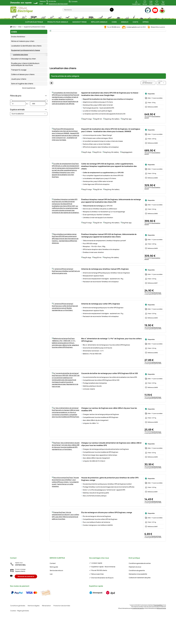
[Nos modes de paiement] (31, 592)
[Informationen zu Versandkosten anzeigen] (103, 592)
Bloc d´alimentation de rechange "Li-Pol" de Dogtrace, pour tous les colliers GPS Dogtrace (111, 339)
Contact (53, 563)
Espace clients (20, 571)
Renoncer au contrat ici (26, 576)
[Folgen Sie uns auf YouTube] (11, 576)
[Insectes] (162, 16)
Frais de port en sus (156, 292)
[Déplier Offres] (150, 22)
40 (160, 82)
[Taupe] (142, 16)
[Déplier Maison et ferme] (88, 22)
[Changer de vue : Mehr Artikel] (51, 83)
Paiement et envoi (135, 567)
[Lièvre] (83, 16)
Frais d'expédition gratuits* (152, 117)
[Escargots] (156, 16)
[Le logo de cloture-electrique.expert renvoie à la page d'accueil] (36, 9)
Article (160, 81)
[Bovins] (34, 16)
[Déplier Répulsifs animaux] (109, 22)
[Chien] (68, 16)
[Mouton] (43, 16)
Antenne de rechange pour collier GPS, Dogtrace (100, 304)
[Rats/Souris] (149, 16)
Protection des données (61, 606)
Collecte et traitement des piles (139, 578)
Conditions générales (17, 606)
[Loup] (100, 16)
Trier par (144, 81)
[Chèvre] (52, 16)
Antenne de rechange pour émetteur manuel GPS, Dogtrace (105, 269)
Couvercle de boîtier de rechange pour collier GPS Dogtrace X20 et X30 (109, 373)
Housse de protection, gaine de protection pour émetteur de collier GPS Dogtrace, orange (110, 479)
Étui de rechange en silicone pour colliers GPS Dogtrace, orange (106, 512)
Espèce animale (17, 109)
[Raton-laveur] (118, 16)
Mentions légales (33, 606)
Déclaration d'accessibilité (138, 574)
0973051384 (20, 565)
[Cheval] (15, 16)
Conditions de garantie (137, 570)
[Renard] (109, 16)
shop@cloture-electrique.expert (58, 4)
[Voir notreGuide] (162, 10)
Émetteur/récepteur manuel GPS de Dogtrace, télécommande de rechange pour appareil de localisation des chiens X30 (111, 200)
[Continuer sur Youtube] (155, 10)
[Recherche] (112, 10)
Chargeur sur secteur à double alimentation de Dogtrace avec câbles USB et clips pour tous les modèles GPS (111, 444)
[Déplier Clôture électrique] (45, 22)
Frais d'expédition (158, 605)
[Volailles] (59, 16)
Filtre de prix (15, 95)
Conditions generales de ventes (140, 563)
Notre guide (54, 567)
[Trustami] (147, 10)
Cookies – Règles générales (19, 611)
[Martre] (126, 16)
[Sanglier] (91, 16)
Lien (51, 574)
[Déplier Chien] (118, 22)
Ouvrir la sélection (18, 114)
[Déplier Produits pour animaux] (70, 22)
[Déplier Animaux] (130, 22)
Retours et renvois (161, 608)
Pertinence (147, 82)
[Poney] (24, 16)
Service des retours (56, 570)
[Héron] (134, 16)
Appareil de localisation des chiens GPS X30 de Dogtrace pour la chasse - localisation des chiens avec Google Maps (110, 94)
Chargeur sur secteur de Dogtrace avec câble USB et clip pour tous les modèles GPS (109, 409)
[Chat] (76, 16)
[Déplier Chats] (140, 22)
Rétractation (46, 606)
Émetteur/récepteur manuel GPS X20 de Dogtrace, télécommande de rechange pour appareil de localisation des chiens (108, 235)
